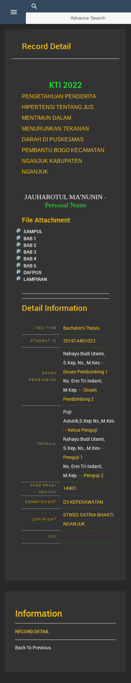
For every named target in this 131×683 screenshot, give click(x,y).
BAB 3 (30, 252)
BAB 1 (30, 239)
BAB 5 (30, 266)
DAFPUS (33, 272)
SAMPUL (33, 231)
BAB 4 (30, 259)
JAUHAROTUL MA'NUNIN (63, 197)
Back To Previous (33, 648)
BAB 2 (30, 245)
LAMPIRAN (35, 279)
